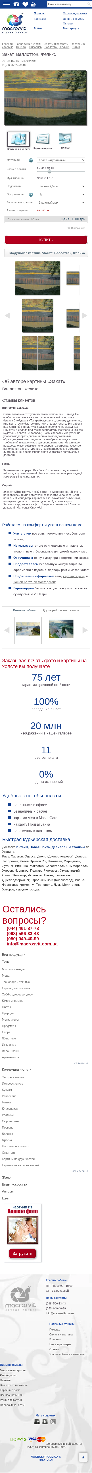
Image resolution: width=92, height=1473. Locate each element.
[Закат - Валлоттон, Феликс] (46, 98)
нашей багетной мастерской (34, 582)
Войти (38, 28)
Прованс (7, 1127)
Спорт (6, 1032)
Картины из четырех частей (20, 1165)
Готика (6, 1102)
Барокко (7, 1133)
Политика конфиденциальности (46, 1447)
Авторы (8, 1191)
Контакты (40, 18)
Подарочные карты (12, 1405)
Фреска (7, 1140)
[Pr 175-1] (37, 278)
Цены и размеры (73, 18)
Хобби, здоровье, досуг (18, 994)
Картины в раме (10, 1390)
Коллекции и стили (16, 1069)
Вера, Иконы (10, 1051)
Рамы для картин (11, 1400)
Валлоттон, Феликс (23, 60)
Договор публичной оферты (64, 1443)
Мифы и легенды (13, 969)
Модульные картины (13, 1370)
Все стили (78, 1171)
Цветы (6, 1007)
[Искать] (89, 4)
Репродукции (8, 1375)
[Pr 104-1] (37, 316)
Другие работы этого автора (61, 610)
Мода (5, 975)
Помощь (39, 13)
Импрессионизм (12, 1083)
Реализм (8, 1115)
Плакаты (5, 1380)
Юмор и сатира (12, 1000)
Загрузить (22, 1253)
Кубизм (7, 1090)
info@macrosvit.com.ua (32, 943)
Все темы (79, 1063)
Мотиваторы (10, 1019)
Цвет (6, 1198)
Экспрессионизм (13, 1077)
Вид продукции (13, 954)
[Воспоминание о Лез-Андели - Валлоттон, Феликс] (61, 630)
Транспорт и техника (16, 982)
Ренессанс (9, 1096)
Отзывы (68, 23)
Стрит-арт (8, 1152)
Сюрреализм (10, 1121)
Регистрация (71, 28)
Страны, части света (16, 988)
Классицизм (10, 1108)
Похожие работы (24, 610)
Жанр (6, 1177)
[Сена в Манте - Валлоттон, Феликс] (28, 630)
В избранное (78, 228)
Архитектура (10, 1057)
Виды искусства (14, 1184)
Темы (6, 961)
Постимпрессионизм (15, 1146)
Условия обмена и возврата (67, 1354)
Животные (9, 1038)
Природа (8, 1013)
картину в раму (74, 576)
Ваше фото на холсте (14, 1385)
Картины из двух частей (18, 1159)
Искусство (9, 1044)
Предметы (9, 1026)
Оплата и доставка (75, 13)
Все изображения (11, 1395)
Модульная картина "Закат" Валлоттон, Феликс (47, 253)
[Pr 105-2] (37, 353)
